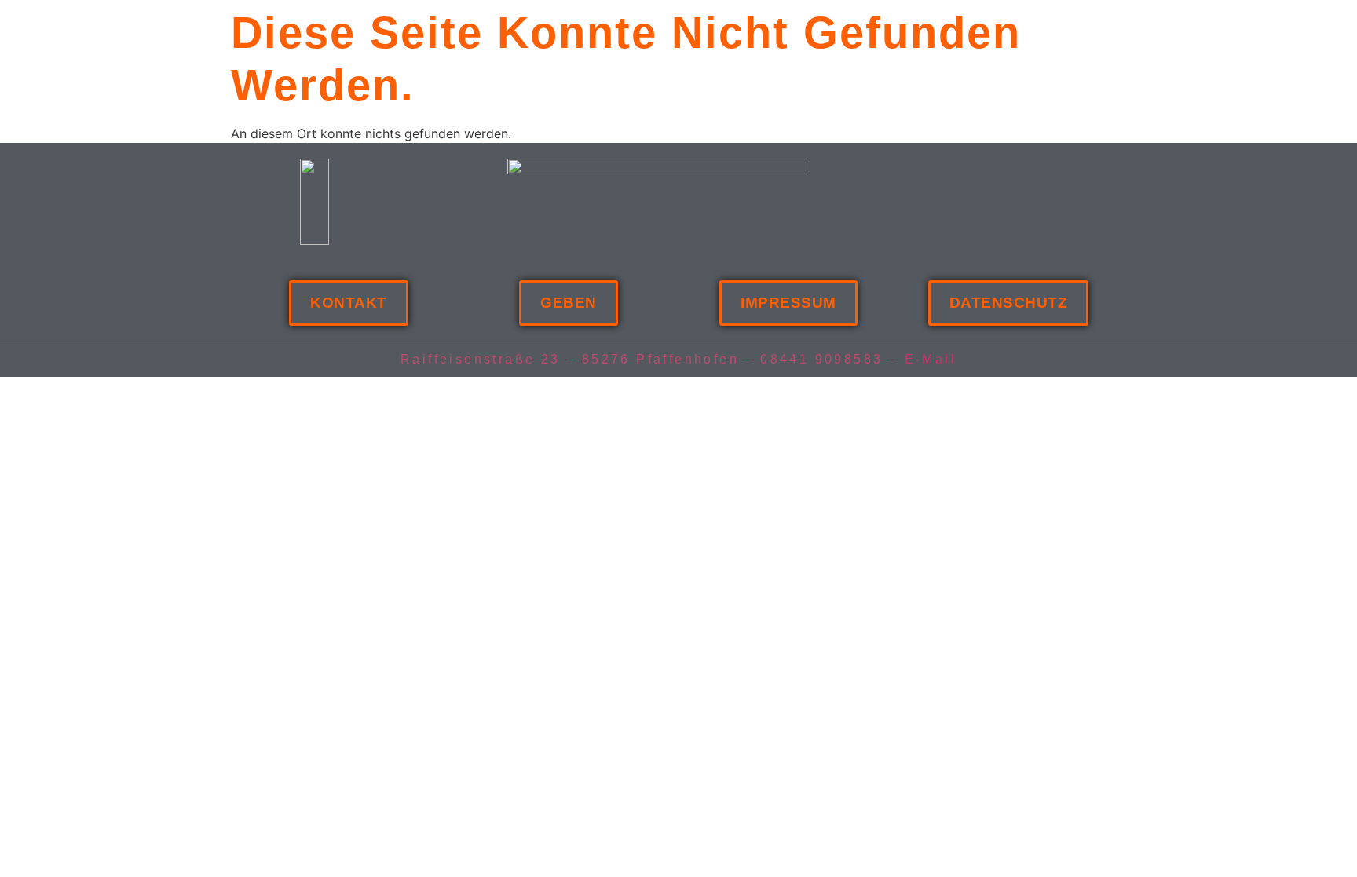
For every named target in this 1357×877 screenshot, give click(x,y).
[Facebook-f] (1007, 176)
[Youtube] (1007, 210)
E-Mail (930, 359)
